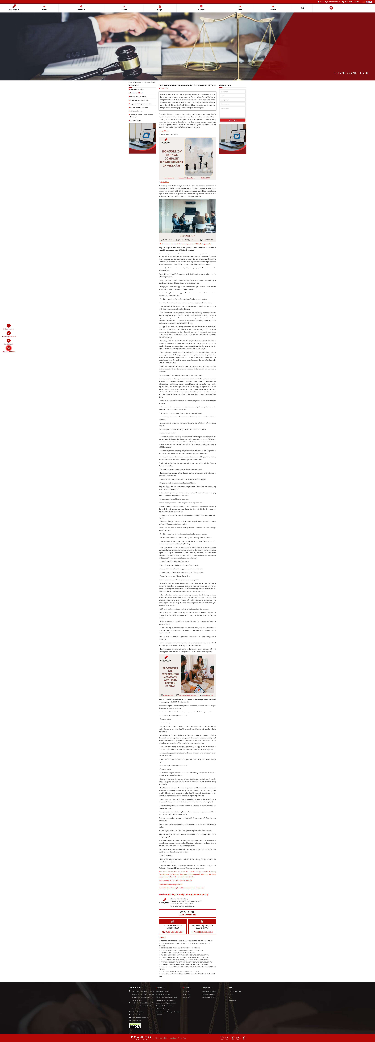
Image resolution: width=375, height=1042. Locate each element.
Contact (273, 10)
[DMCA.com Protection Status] (135, 1025)
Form (229, 997)
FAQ (302, 8)
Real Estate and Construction (139, 100)
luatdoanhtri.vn (136, 1020)
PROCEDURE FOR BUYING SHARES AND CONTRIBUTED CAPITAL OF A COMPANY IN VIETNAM (187, 968)
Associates (186, 994)
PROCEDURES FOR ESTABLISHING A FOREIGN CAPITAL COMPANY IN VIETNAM (187, 941)
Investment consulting (137, 89)
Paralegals (186, 997)
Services (124, 10)
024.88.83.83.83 (172, 932)
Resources (201, 10)
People (159, 10)
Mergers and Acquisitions (138, 96)
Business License (135, 120)
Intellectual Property (136, 111)
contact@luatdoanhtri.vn (330, 2)
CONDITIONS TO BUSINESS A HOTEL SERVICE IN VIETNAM (180, 948)
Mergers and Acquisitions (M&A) (166, 997)
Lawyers (186, 991)
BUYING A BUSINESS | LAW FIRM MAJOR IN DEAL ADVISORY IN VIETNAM (184, 957)
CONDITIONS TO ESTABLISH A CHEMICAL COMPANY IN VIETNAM (182, 950)
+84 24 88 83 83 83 (138, 1012)
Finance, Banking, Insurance (139, 107)
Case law (231, 994)
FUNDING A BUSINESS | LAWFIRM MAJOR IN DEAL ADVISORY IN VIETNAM (185, 955)
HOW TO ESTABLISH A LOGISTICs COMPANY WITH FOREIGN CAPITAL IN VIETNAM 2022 (187, 975)
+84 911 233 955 (352, 2)
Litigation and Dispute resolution (140, 104)
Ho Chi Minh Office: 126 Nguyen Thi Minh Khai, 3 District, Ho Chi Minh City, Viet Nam (143, 1006)
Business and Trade (149, 82)
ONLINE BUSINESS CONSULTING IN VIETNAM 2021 (177, 952)
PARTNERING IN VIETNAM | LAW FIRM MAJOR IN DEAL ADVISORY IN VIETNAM (186, 962)
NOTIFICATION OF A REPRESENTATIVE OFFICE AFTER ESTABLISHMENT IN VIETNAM (184, 944)
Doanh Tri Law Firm (234, 991)
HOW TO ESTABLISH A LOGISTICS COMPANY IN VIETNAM (180, 971)
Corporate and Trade (163, 994)
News (240, 10)
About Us (81, 10)
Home (44, 10)
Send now (233, 120)
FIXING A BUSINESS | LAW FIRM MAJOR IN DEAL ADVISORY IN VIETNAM (184, 964)
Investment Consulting (163, 991)
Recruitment (232, 1000)
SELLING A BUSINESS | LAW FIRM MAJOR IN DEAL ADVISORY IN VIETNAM (185, 959)
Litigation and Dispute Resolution (166, 1003)
